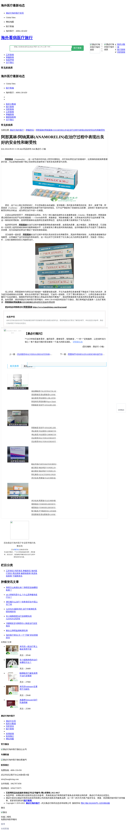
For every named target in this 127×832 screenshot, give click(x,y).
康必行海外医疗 (17, 130)
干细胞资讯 (17, 576)
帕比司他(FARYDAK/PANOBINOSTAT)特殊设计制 (50, 464)
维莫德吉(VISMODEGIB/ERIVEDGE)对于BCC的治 (50, 504)
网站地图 (10, 739)
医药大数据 (11, 104)
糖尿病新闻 (11, 117)
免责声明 (10, 60)
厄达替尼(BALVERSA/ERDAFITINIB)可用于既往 (50, 441)
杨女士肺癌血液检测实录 (17, 630)
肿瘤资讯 (30, 130)
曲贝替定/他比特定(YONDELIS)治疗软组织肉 (48, 468)
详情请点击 (78, 342)
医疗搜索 (77, 48)
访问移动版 (105, 803)
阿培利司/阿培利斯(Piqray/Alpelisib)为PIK (47, 402)
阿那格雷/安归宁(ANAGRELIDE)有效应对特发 (49, 405)
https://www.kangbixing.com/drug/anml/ (50, 307)
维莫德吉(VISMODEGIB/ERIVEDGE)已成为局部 (49, 507)
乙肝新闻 (10, 55)
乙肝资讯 (10, 571)
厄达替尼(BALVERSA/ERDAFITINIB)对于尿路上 (50, 438)
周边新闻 (16, 573)
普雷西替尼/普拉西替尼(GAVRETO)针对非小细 (49, 395)
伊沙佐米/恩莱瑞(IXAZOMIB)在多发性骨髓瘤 (48, 478)
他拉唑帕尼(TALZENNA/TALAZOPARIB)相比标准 (50, 391)
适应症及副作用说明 (30, 302)
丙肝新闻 (121, 52)
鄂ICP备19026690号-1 (90, 803)
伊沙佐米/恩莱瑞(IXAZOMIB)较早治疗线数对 (48, 501)
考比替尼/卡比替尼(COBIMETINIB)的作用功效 (49, 431)
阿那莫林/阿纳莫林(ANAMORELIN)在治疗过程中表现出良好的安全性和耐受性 (70, 130)
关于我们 (10, 62)
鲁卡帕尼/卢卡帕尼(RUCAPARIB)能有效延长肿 (49, 511)
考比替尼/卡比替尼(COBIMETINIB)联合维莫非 (49, 435)
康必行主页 (11, 721)
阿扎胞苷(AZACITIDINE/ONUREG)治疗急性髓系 (50, 474)
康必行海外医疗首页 (15, 13)
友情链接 (10, 734)
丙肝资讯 (18, 571)
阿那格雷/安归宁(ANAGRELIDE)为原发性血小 (49, 428)
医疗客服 (10, 88)
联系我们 (10, 736)
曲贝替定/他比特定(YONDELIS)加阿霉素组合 (48, 471)
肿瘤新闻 (10, 57)
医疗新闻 (121, 49)
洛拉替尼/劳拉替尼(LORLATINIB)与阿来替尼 (48, 398)
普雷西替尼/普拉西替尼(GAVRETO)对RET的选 (49, 514)
